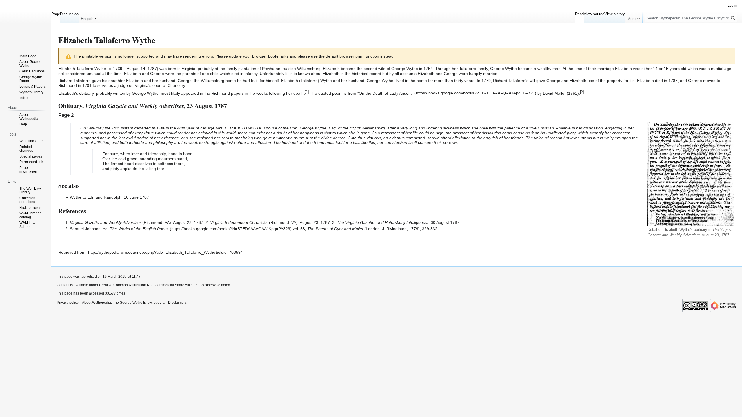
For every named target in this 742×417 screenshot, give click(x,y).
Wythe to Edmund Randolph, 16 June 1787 (109, 197)
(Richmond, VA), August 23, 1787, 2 (139, 222)
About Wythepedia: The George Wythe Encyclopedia (123, 303)
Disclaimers (177, 303)
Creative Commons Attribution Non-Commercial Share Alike (146, 285)
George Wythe (404, 68)
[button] (89, 17)
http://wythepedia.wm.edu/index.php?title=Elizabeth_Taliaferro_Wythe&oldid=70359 (164, 252)
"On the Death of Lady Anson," (385, 93)
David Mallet (554, 93)
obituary (86, 93)
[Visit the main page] (25, 23)
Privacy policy (68, 303)
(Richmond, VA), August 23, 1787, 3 (272, 222)
